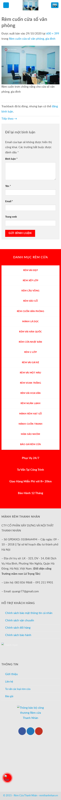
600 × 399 (52, 33)
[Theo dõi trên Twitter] (30, 731)
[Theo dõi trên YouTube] (39, 731)
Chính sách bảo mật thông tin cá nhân (28, 613)
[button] (6, 5)
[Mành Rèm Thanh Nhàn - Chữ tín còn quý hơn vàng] (30, 5)
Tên (8, 186)
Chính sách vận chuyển (19, 620)
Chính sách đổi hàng (17, 627)
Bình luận (11, 159)
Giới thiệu (11, 674)
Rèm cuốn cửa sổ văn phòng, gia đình (32, 38)
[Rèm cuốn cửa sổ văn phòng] (30, 64)
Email (9, 201)
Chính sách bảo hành (18, 635)
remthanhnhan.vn (48, 795)
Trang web (11, 217)
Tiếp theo (9, 118)
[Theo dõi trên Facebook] (22, 731)
